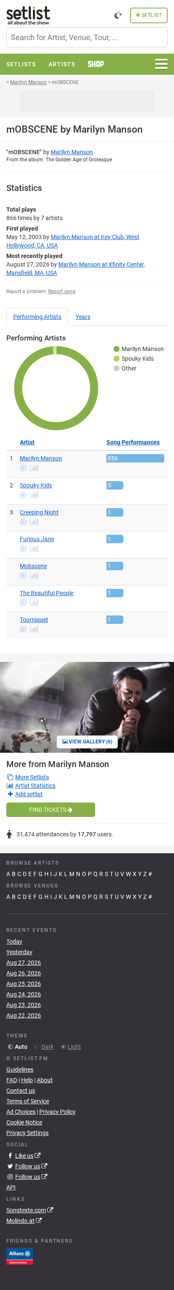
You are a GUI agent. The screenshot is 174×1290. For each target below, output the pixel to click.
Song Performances (133, 442)
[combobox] (87, 37)
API (11, 1187)
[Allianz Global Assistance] (19, 1255)
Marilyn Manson (72, 152)
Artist (27, 442)
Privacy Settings (27, 1132)
